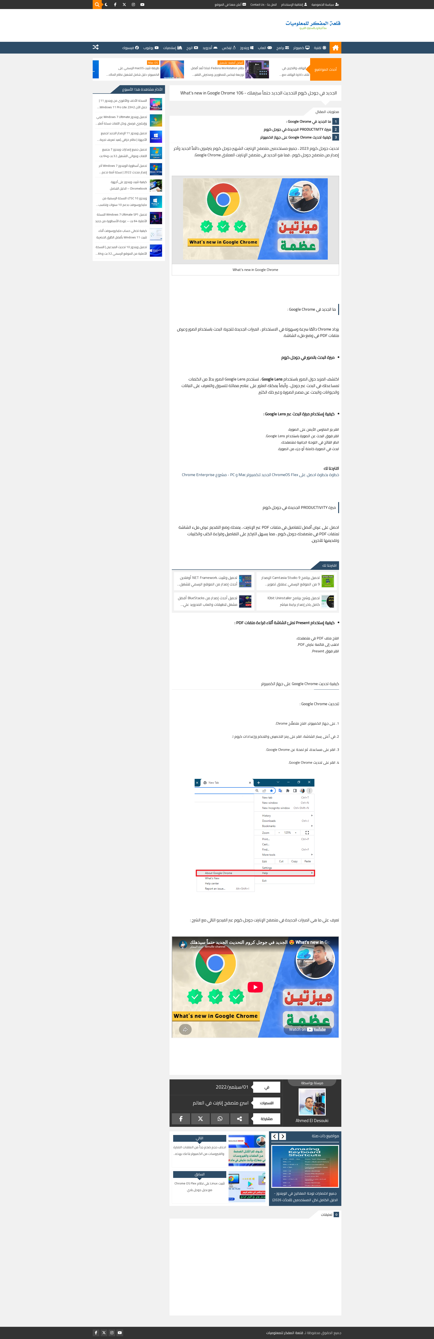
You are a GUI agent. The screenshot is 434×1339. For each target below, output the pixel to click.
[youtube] (142, 4)
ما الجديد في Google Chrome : (308, 121)
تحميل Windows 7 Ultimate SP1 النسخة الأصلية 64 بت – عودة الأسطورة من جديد (121, 217)
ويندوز (244, 47)
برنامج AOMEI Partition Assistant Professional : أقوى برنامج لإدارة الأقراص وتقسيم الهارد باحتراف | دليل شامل (108, 71)
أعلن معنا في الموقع (228, 4)
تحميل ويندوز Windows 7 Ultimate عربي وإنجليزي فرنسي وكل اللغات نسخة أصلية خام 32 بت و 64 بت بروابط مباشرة (121, 120)
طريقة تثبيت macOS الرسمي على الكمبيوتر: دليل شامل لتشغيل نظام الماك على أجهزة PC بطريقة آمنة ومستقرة (194, 71)
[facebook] (115, 4)
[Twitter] (200, 1118)
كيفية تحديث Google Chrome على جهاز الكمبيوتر (295, 137)
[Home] (335, 48)
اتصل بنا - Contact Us (263, 4)
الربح (189, 47)
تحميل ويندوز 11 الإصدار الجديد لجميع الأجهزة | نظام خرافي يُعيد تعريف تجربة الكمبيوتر (123, 136)
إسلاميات (169, 47)
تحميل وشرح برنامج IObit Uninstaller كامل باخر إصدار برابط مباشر (293, 601)
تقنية (317, 47)
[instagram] (133, 4)
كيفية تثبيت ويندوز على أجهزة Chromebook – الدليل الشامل (128, 185)
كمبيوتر (298, 47)
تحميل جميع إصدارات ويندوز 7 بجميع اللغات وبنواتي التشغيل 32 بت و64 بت (123, 152)
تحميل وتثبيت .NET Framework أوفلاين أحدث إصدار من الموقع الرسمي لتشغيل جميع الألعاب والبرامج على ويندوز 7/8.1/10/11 (208, 580)
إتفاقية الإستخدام (292, 4)
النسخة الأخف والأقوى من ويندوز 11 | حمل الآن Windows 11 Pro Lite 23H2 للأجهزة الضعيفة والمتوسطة (123, 104)
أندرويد (207, 47)
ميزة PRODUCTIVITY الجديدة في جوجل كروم (297, 129)
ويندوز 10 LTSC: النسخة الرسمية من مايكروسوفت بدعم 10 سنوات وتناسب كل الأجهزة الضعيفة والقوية (123, 201)
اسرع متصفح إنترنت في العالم (221, 1102)
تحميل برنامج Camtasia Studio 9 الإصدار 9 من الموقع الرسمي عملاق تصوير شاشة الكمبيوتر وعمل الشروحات (291, 580)
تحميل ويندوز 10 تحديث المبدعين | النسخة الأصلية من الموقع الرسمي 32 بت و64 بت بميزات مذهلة (121, 250)
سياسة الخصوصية (322, 4)
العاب (262, 47)
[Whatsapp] (220, 1118)
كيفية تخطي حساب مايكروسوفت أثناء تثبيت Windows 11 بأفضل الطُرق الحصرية (121, 234)
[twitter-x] (124, 4)
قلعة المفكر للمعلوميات (284, 1333)
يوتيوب (148, 47)
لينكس (226, 47)
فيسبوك (128, 47)
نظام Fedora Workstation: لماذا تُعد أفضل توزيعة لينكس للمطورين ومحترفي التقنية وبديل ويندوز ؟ (277, 71)
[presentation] (282, 1136)
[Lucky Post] (96, 48)
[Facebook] (181, 1118)
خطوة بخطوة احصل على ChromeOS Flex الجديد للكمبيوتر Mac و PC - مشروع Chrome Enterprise (260, 474)
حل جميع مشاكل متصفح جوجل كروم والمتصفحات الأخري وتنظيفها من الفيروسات (305, 1196)
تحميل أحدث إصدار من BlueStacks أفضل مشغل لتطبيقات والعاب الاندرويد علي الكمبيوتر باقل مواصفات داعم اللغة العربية (207, 601)
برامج (280, 47)
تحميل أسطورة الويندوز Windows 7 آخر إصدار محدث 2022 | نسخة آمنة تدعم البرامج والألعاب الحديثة (123, 169)
